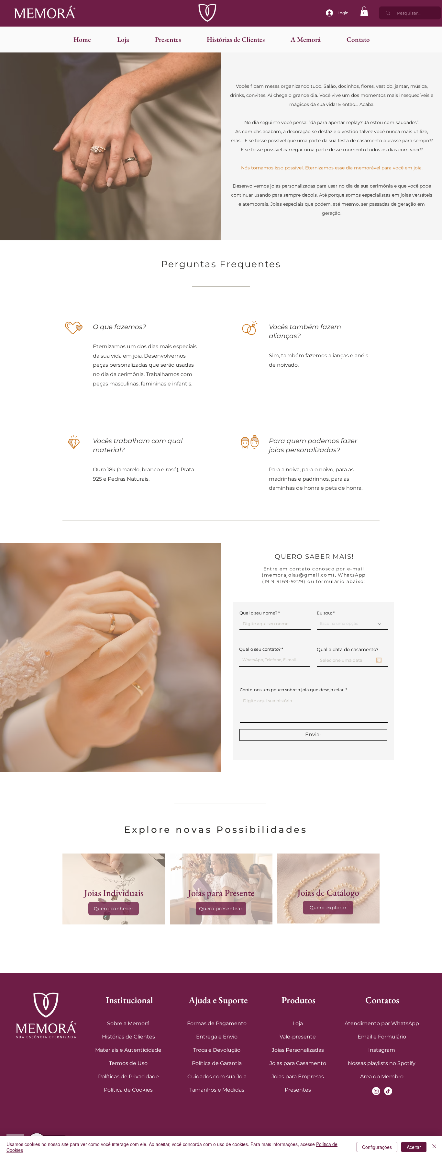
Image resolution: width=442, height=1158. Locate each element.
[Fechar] (434, 1147)
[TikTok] (388, 1091)
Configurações (377, 1147)
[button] (364, 11)
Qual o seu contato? (260, 649)
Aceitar (414, 1147)
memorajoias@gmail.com (298, 575)
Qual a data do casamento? (348, 649)
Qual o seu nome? (258, 613)
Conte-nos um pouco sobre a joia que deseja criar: (292, 690)
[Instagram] (376, 1091)
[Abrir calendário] (378, 660)
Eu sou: (324, 613)
